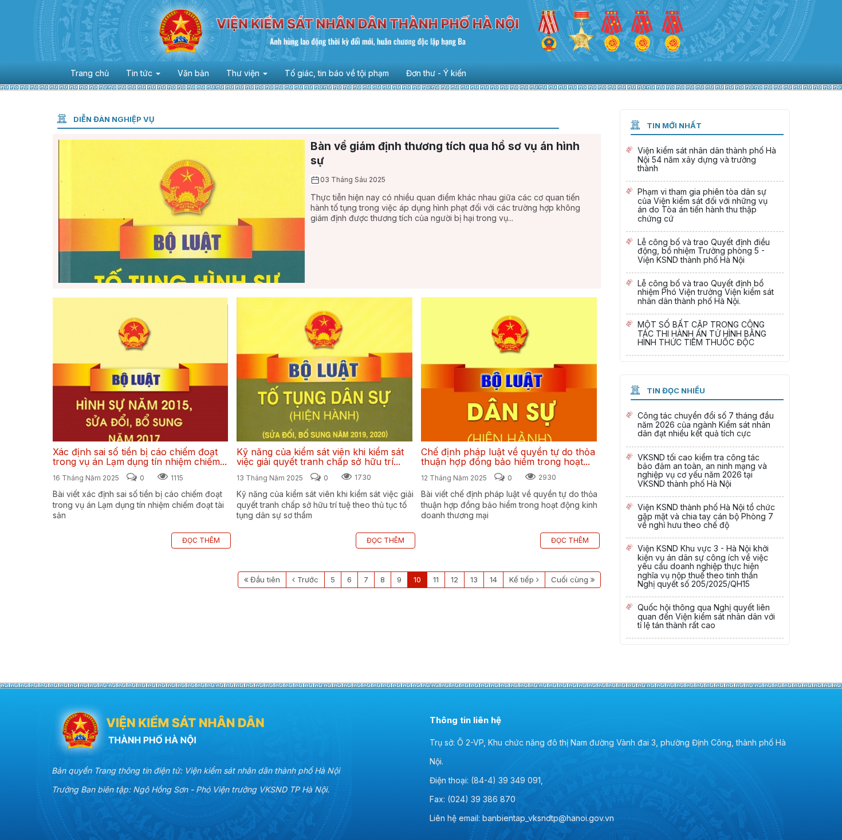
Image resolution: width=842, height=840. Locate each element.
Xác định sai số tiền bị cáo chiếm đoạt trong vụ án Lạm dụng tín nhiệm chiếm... (141, 369)
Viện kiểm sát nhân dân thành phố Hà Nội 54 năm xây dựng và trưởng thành (705, 160)
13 (474, 579)
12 (454, 579)
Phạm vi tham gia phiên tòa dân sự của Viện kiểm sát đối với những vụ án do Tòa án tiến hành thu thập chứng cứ (705, 206)
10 (417, 579)
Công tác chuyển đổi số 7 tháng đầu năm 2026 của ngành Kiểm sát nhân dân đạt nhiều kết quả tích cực (705, 425)
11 (436, 579)
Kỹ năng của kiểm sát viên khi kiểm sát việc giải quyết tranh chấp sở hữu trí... (324, 369)
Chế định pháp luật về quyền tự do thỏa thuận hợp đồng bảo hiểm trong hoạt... (509, 369)
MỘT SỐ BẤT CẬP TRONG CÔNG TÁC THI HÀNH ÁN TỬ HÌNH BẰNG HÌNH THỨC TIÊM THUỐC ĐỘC (705, 334)
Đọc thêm (201, 540)
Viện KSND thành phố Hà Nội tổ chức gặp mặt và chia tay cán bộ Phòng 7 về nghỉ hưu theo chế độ (705, 517)
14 (493, 579)
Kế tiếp (521, 579)
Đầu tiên (265, 579)
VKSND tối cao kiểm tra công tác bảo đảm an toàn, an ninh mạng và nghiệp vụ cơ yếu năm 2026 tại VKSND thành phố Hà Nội (705, 472)
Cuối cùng (569, 579)
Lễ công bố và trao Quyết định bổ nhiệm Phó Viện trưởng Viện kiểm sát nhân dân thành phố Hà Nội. (705, 293)
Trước (307, 579)
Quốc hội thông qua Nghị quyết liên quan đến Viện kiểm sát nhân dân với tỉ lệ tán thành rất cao (705, 617)
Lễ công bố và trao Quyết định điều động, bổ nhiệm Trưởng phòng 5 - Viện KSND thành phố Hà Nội (705, 252)
